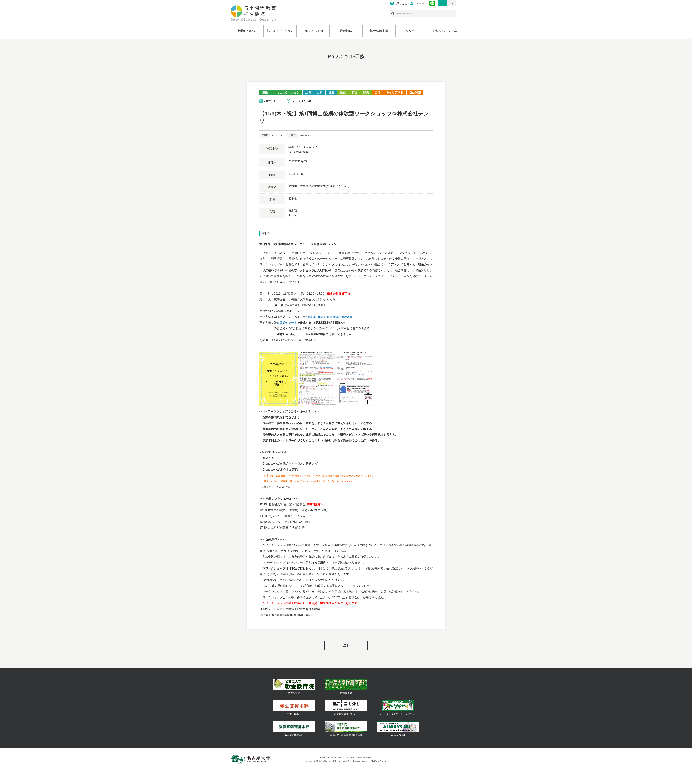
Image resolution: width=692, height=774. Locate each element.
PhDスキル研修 (312, 31)
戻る (346, 645)
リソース (412, 31)
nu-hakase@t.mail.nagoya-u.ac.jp (352, 761)
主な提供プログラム (280, 31)
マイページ (420, 3)
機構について (247, 31)
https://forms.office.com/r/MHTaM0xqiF (330, 316)
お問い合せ (400, 3)
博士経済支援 (379, 31)
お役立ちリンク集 (445, 31)
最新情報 (346, 31)
